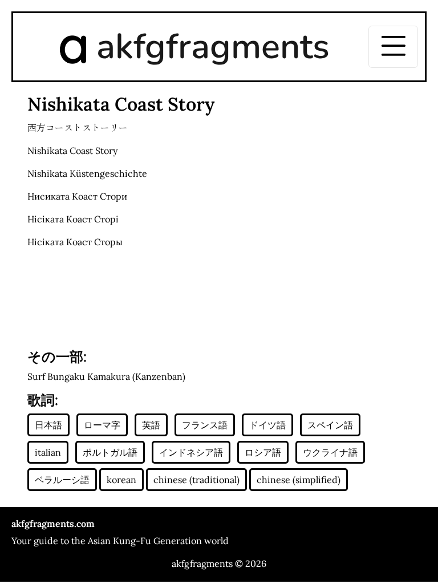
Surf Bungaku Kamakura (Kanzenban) (106, 376)
